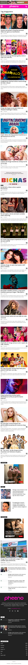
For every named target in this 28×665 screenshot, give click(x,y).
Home (1, 9)
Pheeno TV (3, 649)
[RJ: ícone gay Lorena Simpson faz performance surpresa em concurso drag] (14, 414)
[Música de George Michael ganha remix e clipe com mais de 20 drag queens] (14, 47)
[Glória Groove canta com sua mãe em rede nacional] (14, 307)
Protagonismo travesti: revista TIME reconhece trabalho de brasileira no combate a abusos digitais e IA (20, 492)
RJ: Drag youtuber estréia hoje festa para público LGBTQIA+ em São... (13, 369)
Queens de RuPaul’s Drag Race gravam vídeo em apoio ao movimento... (12, 31)
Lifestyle (2, 237)
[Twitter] (15, 611)
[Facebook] (10, 611)
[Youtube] (18, 611)
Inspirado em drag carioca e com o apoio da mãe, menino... (14, 343)
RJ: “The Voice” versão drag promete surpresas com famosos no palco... (12, 451)
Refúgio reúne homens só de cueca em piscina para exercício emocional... (17, 575)
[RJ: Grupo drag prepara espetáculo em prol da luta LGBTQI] (14, 230)
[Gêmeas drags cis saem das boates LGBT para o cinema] (14, 256)
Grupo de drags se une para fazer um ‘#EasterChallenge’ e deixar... (12, 109)
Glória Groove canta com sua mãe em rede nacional (14, 317)
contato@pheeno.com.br (15, 608)
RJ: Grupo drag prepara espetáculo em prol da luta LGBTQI (14, 240)
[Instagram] (12, 611)
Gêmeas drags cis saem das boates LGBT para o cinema (13, 265)
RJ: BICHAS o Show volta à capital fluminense (11, 188)
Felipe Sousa (3, 562)
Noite (2, 651)
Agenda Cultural (3, 79)
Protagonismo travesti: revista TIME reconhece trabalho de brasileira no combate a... (16, 582)
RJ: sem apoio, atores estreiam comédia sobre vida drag (13, 214)
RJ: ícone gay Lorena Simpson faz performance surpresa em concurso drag (13, 424)
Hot (1, 653)
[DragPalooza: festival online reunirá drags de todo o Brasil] (14, 72)
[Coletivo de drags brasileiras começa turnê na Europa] (14, 152)
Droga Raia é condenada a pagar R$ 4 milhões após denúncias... (12, 559)
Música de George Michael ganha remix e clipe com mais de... (13, 56)
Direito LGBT (3, 655)
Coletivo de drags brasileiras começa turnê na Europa (14, 162)
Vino (1, 33)
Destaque (2, 341)
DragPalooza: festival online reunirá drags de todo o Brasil (13, 82)
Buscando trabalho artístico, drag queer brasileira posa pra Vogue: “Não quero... (13, 291)
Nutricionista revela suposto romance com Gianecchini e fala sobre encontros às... (17, 569)
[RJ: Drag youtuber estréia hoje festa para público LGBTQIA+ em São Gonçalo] (14, 359)
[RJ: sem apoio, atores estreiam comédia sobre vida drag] (14, 205)
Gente (2, 28)
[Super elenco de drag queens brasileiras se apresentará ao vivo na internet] (14, 126)
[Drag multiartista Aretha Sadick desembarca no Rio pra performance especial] (14, 386)
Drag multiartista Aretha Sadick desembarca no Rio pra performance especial (12, 396)
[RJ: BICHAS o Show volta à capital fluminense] (14, 178)
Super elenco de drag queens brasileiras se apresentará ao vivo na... (14, 135)
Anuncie (14, 661)
